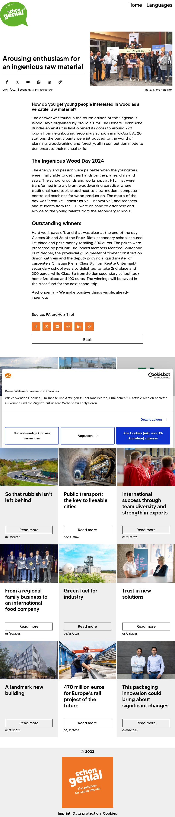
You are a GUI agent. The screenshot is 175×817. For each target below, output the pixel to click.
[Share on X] (17, 82)
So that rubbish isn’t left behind (28, 497)
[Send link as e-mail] (28, 82)
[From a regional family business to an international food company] (29, 563)
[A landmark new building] (29, 660)
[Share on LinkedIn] (49, 82)
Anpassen (85, 435)
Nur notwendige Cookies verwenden (31, 435)
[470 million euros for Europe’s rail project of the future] (88, 660)
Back (87, 339)
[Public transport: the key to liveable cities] (88, 467)
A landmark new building (24, 690)
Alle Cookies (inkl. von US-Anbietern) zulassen (143, 435)
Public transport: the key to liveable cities (86, 500)
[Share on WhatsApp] (39, 82)
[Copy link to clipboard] (60, 82)
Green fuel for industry (80, 594)
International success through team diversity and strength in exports (145, 503)
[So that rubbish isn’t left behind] (29, 467)
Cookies (110, 813)
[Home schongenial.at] (14, 14)
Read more (21, 530)
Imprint (64, 813)
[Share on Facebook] (7, 82)
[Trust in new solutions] (146, 563)
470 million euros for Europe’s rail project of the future (84, 696)
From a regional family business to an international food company (26, 600)
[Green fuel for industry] (88, 563)
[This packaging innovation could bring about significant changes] (146, 660)
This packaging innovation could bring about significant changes (145, 696)
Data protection (87, 813)
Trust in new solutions (136, 594)
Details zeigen (151, 419)
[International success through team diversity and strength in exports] (146, 467)
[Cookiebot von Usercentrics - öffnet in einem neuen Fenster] (151, 375)
